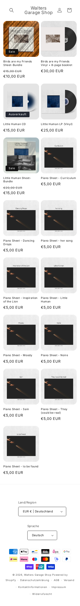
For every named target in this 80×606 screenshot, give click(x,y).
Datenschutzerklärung (34, 580)
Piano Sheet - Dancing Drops (18, 242)
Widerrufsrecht (42, 594)
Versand (69, 580)
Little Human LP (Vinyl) (57, 124)
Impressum (59, 587)
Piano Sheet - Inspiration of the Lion (20, 299)
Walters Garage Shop (37, 574)
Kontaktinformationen (32, 587)
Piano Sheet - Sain (16, 409)
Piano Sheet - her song (56, 240)
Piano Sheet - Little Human (54, 299)
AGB (56, 580)
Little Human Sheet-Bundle (17, 179)
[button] (11, 10)
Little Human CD (14, 124)
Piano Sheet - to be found (20, 466)
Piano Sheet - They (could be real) (54, 410)
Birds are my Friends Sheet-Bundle (17, 63)
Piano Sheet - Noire (54, 355)
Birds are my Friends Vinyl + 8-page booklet (56, 63)
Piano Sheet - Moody (17, 355)
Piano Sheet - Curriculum (58, 178)
